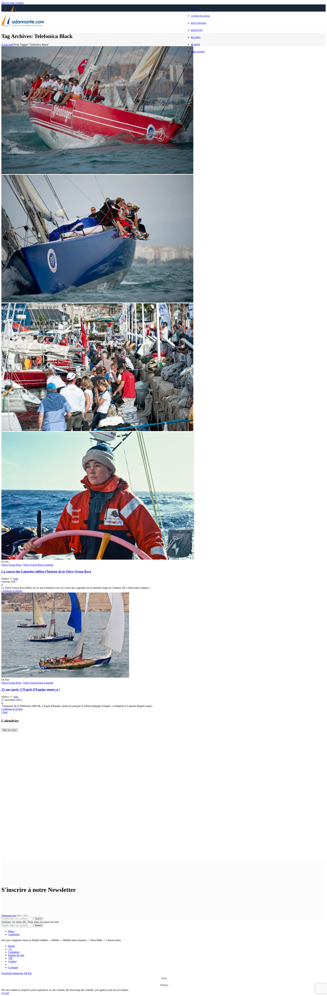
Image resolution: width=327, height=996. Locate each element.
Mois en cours (10, 730)
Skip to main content (12, 2)
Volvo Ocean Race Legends (38, 564)
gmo (15, 578)
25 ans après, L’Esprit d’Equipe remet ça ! (30, 689)
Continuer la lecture (11, 590)
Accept (5, 993)
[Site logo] (22, 30)
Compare (13, 967)
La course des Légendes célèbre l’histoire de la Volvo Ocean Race (46, 571)
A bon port (7, 44)
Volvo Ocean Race (11, 564)
